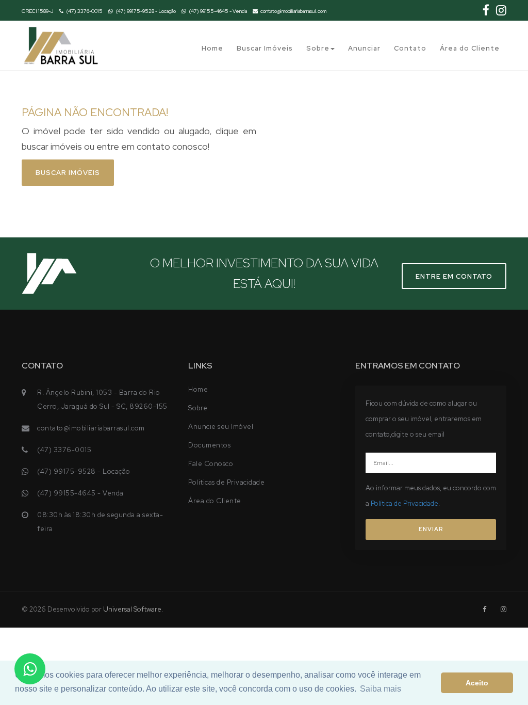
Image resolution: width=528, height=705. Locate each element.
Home (212, 48)
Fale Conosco (210, 463)
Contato (410, 48)
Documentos (209, 445)
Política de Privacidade (404, 503)
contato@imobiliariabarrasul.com (293, 11)
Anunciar (364, 48)
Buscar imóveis (68, 172)
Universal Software (132, 609)
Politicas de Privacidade (226, 482)
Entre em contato (454, 276)
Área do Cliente (470, 48)
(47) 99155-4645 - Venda (218, 11)
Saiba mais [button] (380, 688)
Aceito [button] (477, 683)
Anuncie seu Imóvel (220, 426)
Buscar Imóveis (265, 48)
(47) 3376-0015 (84, 11)
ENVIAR (431, 529)
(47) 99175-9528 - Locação (146, 11)
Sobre (317, 48)
